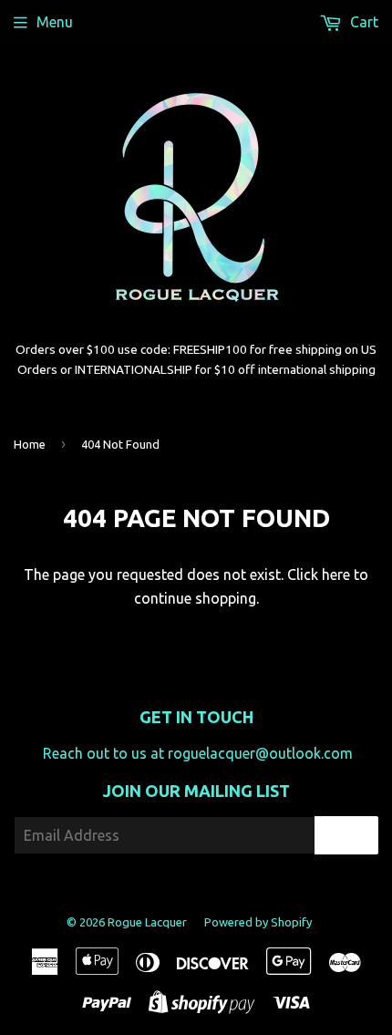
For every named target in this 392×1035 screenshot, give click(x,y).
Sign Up (346, 836)
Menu (54, 22)
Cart (362, 22)
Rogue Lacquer (147, 922)
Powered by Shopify (258, 922)
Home (30, 444)
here (336, 574)
